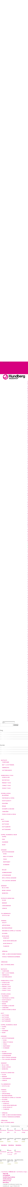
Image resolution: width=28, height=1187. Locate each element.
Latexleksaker (6, 875)
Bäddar (4, 903)
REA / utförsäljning (7, 964)
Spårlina (4, 951)
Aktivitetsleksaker (8, 852)
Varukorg (5, 371)
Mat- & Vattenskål (8, 765)
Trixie (5, 859)
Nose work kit (7, 943)
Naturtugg (6, 780)
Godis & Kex (6, 777)
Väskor (4, 908)
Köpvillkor (5, 367)
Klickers (4, 933)
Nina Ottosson (8, 856)
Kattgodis (5, 824)
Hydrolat (6, 938)
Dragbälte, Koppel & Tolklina (11, 930)
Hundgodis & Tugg (7, 775)
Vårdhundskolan (7, 1179)
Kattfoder (5, 821)
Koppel (4, 836)
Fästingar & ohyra (8, 798)
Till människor (6, 913)
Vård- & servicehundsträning (12, 954)
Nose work (5, 936)
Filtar (4, 900)
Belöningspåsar (7, 928)
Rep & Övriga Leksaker (9, 878)
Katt (2, 819)
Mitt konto (5, 366)
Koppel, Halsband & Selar (9, 834)
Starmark (6, 864)
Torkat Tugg (6, 785)
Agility (4, 922)
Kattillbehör (6, 827)
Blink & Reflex (6, 890)
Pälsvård (5, 803)
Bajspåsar (5, 795)
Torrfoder (5, 762)
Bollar (4, 870)
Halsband (5, 842)
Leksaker (3, 850)
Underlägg (5, 767)
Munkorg (5, 893)
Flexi (3, 839)
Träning (3, 920)
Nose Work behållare (10, 941)
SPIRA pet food (7, 1180)
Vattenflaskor (7, 770)
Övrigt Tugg (6, 788)
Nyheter (5, 364)
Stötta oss (5, 915)
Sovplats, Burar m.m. (7, 898)
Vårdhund (4, 962)
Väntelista (3, 1145)
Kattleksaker (6, 829)
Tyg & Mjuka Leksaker (9, 880)
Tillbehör (6, 946)
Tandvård (5, 811)
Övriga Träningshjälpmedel (11, 957)
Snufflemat (6, 862)
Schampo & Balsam (8, 809)
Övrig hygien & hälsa (9, 814)
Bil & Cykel (5, 887)
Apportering (6, 925)
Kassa (4, 369)
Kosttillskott (6, 800)
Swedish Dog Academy (9, 1177)
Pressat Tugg (6, 783)
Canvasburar (6, 905)
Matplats (4, 760)
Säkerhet (4, 886)
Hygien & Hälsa (6, 793)
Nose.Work (6, 1182)
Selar (3, 844)
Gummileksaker (7, 872)
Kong (5, 854)
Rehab (4, 806)
